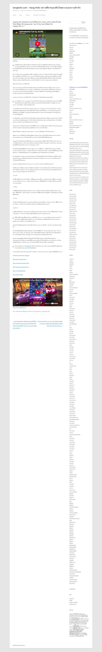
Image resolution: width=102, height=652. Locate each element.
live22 (70, 116)
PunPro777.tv (72, 400)
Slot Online (72, 430)
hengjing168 (72, 320)
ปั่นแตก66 (71, 495)
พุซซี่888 (71, 505)
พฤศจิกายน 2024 (73, 234)
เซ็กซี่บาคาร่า (72, 562)
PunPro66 (71, 394)
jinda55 (71, 329)
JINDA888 (71, 56)
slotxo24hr (71, 438)
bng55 (70, 295)
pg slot (71, 72)
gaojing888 (71, 316)
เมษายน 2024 (72, 247)
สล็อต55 (71, 528)
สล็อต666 (71, 530)
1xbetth (71, 70)
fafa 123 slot (72, 308)
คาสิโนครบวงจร (73, 474)
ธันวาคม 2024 (72, 232)
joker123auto (72, 335)
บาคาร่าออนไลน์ (73, 491)
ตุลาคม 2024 (72, 236)
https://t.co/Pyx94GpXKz (19, 271)
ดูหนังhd (71, 121)
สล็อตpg (71, 541)
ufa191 (71, 453)
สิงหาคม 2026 (72, 194)
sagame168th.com (73, 417)
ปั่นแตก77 (71, 497)
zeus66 (71, 470)
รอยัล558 (71, 511)
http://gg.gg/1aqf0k (18, 274)
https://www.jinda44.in (74, 55)
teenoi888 (71, 446)
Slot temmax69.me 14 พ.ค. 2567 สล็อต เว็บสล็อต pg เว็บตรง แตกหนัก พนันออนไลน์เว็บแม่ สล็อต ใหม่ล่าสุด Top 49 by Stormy (50, 324)
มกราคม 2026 (72, 207)
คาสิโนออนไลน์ (72, 476)
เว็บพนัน (71, 568)
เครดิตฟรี (71, 560)
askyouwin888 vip (73, 287)
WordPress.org (72, 604)
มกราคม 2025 (72, 230)
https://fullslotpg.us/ (74, 114)
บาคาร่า (71, 62)
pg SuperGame (72, 366)
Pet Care (71, 360)
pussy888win (72, 408)
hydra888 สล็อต (73, 324)
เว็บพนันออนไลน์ (73, 570)
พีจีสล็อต (71, 503)
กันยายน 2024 (72, 238)
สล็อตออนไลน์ (72, 545)
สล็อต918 (71, 535)
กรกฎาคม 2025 (72, 219)
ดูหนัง (70, 118)
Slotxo (70, 436)
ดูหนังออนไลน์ (72, 95)
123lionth (71, 259)
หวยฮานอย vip (72, 556)
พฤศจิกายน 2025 (73, 211)
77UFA (70, 268)
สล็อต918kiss (72, 537)
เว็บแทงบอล (72, 573)
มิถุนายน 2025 (72, 221)
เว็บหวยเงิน (71, 133)
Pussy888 (71, 406)
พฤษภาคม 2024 (73, 245)
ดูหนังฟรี (71, 123)
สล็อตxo (71, 64)
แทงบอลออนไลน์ (73, 579)
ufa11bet (71, 449)
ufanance (71, 465)
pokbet (71, 392)
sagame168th (72, 415)
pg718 (70, 367)
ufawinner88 (72, 469)
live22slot (71, 346)
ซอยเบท (71, 480)
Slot (70, 428)
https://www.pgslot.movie (75, 108)
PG (70, 362)
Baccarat (71, 289)
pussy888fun (77, 620)
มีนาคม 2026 (72, 203)
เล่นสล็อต (71, 564)
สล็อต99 (71, 53)
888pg (70, 270)
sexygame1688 (72, 427)
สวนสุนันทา (72, 553)
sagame (71, 97)
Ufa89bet (71, 455)
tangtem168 (72, 444)
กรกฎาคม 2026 (72, 196)
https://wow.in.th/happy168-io (21, 267)
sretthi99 (71, 440)
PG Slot (71, 364)
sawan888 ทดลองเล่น (74, 419)
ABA (70, 280)
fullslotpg (71, 310)
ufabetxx (71, 459)
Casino (71, 304)
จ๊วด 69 (71, 478)
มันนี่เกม (71, 509)
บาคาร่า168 (72, 490)
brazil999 (71, 301)
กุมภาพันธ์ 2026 (72, 205)
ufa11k (71, 451)
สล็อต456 (71, 526)
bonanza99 (72, 297)
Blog (20, 15)
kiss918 (71, 77)
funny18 (71, 312)
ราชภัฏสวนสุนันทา (73, 512)
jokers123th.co (72, 339)
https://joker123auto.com (75, 98)
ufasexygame (72, 467)
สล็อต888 (71, 533)
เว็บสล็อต (85, 634)
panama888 (72, 358)
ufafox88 (71, 463)
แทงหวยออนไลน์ (73, 581)
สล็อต (70, 520)
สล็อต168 (32, 169)
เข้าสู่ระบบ (71, 598)
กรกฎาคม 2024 (72, 242)
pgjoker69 (71, 375)
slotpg (70, 66)
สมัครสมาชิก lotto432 (74, 518)
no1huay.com (72, 356)
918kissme (71, 278)
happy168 (28, 246)
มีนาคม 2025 (72, 226)
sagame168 (72, 413)
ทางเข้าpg (71, 486)
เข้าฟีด (70, 600)
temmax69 (71, 448)
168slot (71, 261)
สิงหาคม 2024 (72, 240)
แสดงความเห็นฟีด (73, 602)
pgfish (70, 371)
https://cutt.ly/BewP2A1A (19, 307)
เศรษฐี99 (71, 577)
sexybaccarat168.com (74, 425)
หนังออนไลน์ (72, 554)
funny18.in (71, 314)
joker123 (71, 47)
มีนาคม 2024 (72, 249)
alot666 (71, 285)
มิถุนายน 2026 (72, 198)
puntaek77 (71, 404)
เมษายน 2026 (72, 201)
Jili (69, 325)
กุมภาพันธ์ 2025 (72, 228)
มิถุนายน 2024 (72, 243)
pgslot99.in (72, 388)
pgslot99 (71, 387)
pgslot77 (71, 110)
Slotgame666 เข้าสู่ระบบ (74, 434)
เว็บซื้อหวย (71, 566)
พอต (70, 501)
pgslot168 (71, 381)
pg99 (70, 112)
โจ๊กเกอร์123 (72, 583)
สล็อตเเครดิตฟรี (72, 551)
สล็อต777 (71, 532)
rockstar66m (72, 411)
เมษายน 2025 (72, 224)
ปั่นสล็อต (71, 493)
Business (71, 303)
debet (70, 306)
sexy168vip (72, 423)
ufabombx (71, 461)
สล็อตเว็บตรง (72, 51)
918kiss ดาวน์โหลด (73, 274)
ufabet (70, 457)
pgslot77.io (72, 385)
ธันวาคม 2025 (72, 209)
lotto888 (71, 348)
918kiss (71, 91)
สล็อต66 (84, 626)
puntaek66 (71, 402)
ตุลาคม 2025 (72, 213)
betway (71, 291)
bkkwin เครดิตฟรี (73, 293)
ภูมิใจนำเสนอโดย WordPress (19, 645)
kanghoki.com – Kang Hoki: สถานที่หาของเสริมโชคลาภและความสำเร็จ (46, 7)
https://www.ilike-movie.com (76, 119)
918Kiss (71, 272)
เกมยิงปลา (71, 558)
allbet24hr (71, 284)
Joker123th (71, 337)
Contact (28, 15)
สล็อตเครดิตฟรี (72, 547)
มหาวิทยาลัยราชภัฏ (73, 507)
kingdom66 (72, 343)
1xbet (70, 266)
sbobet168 (71, 421)
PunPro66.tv (72, 396)
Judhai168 (71, 341)
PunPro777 (72, 398)
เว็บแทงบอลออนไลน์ (73, 575)
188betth (71, 264)
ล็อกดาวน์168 (72, 514)
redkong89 (71, 409)
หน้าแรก (14, 15)
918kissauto (72, 276)
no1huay (71, 354)
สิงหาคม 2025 (72, 217)
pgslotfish (71, 390)
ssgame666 (72, 442)
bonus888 (71, 299)
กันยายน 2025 (72, 215)
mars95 (71, 352)
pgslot (70, 74)
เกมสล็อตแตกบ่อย (74, 634)
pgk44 (70, 377)
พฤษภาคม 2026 (73, 200)
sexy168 (82, 620)
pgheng (71, 373)
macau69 (71, 350)
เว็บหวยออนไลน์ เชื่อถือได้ (75, 572)
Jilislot (70, 327)
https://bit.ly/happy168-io (19, 259)
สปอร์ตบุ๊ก (71, 516)
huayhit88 (71, 322)
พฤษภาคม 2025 (73, 222)
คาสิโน (71, 472)
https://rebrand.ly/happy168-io (21, 263)
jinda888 (71, 331)
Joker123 (71, 333)
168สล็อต (71, 263)
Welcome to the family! (39, 15)
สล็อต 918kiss (72, 522)
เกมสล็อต (83, 633)
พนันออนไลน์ (72, 499)
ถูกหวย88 (71, 484)
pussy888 (71, 60)
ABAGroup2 (72, 282)
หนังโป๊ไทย (71, 68)
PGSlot (71, 379)
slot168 (71, 49)
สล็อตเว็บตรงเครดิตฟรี (74, 127)
